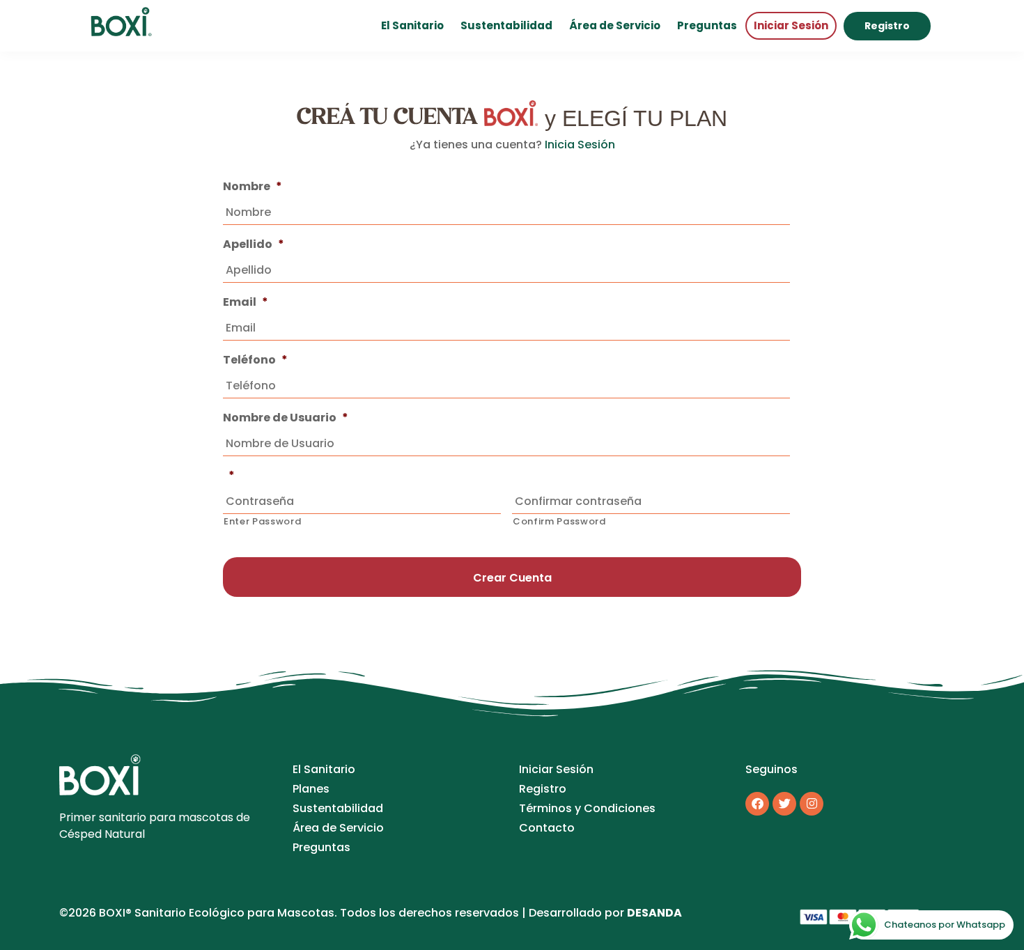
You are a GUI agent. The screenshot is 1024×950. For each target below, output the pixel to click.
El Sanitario (412, 25)
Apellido (253, 245)
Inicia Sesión (580, 145)
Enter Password (262, 521)
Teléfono (255, 360)
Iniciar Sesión (791, 25)
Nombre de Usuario (285, 418)
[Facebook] (757, 804)
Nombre (252, 187)
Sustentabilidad (506, 25)
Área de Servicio (614, 25)
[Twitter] (784, 804)
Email (245, 302)
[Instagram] (811, 804)
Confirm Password (559, 521)
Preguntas (707, 25)
